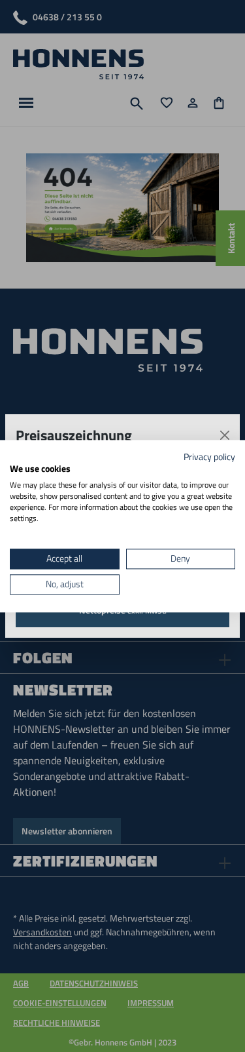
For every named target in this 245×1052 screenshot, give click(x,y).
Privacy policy (209, 456)
